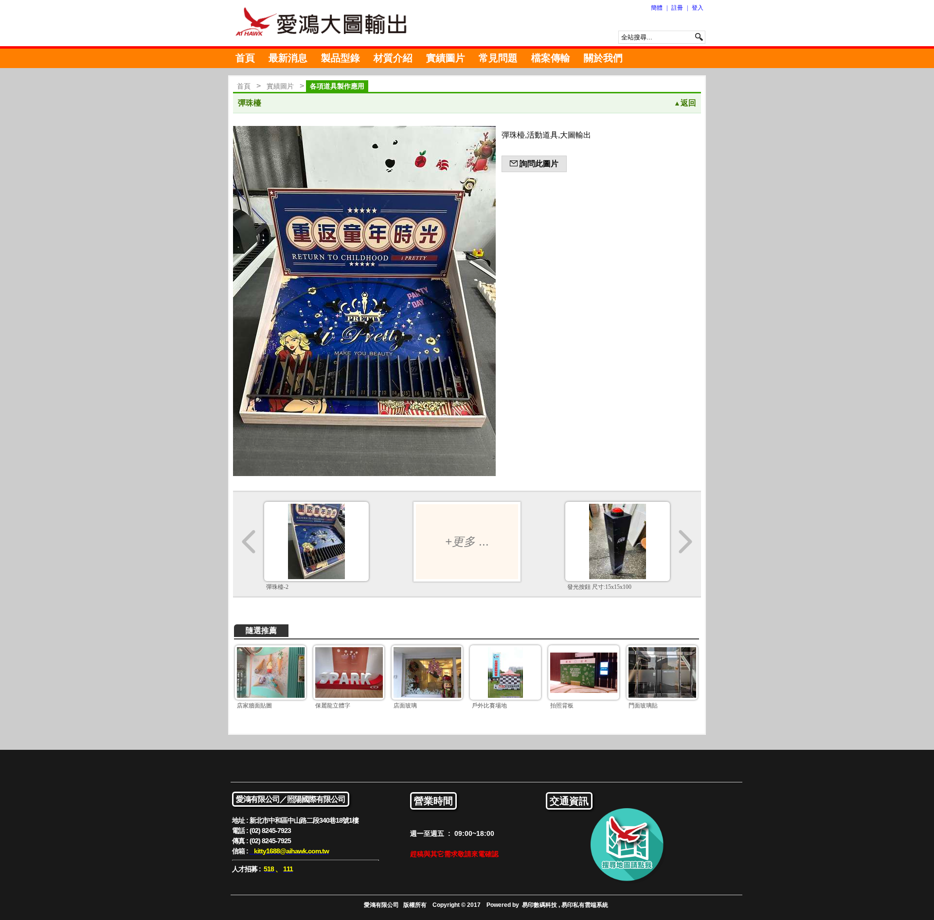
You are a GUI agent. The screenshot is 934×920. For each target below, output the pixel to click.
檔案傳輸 (550, 58)
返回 (685, 103)
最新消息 (288, 58)
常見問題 (498, 58)
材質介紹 (393, 58)
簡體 (657, 7)
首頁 (245, 58)
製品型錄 (340, 58)
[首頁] (326, 23)
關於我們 (603, 58)
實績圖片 (445, 58)
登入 (697, 7)
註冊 (677, 7)
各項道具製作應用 (337, 86)
